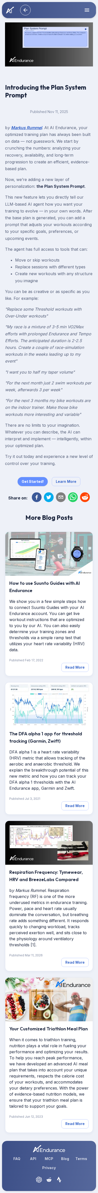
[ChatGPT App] (39, 1180)
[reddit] (85, 498)
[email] (61, 498)
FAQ (16, 1158)
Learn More (66, 481)
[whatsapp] (73, 498)
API (33, 1158)
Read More (75, 667)
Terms (81, 1158)
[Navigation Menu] (86, 10)
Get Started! (33, 481)
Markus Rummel (26, 127)
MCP (49, 1158)
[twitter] (49, 498)
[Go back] (25, 10)
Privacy (49, 1168)
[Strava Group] (59, 1180)
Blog (65, 1158)
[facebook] (37, 498)
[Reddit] (49, 1180)
